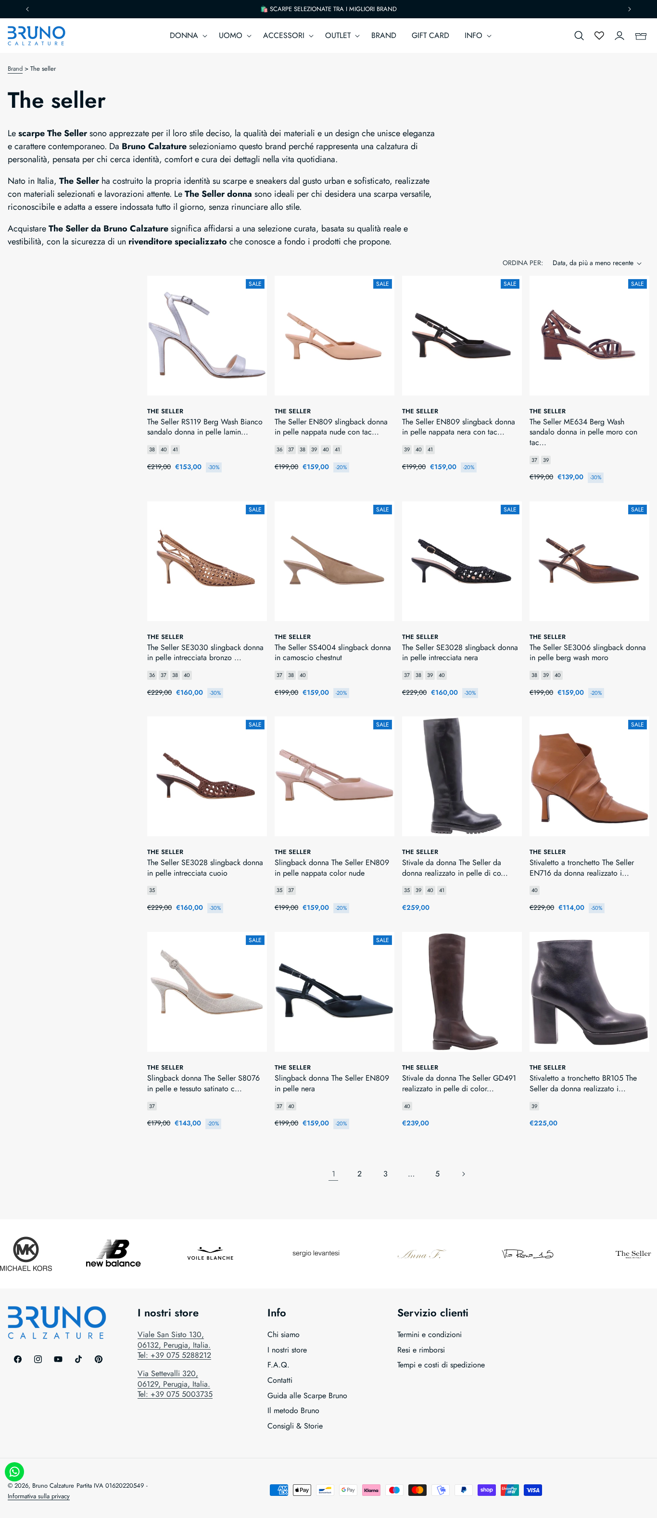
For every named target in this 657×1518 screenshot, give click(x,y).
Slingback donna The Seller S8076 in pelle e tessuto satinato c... (203, 1083)
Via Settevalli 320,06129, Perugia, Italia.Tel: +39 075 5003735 (175, 1384)
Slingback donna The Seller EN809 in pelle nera (332, 1083)
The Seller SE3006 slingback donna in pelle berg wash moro (588, 652)
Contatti (279, 1380)
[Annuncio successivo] (629, 9)
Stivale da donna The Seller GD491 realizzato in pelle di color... (459, 1083)
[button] (186, 36)
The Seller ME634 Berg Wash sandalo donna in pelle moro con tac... (583, 432)
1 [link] (333, 1173)
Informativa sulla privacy (39, 1495)
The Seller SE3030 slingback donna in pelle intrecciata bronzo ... (205, 652)
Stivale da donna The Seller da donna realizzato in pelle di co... (455, 867)
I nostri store (287, 1349)
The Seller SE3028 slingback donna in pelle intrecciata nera (460, 652)
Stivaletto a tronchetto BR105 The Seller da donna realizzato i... (583, 1083)
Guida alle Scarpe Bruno (307, 1395)
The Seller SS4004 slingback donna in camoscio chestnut (333, 652)
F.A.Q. (278, 1365)
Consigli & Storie (295, 1425)
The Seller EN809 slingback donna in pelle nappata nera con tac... (458, 427)
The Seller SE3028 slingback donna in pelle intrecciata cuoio (205, 867)
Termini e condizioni (429, 1335)
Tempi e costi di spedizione (441, 1365)
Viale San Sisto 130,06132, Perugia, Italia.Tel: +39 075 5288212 (174, 1345)
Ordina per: (523, 263)
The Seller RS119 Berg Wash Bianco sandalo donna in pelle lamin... (205, 427)
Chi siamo (283, 1335)
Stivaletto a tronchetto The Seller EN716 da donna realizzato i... (582, 867)
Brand (15, 68)
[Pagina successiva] (463, 1174)
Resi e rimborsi (421, 1349)
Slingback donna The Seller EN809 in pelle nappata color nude (332, 867)
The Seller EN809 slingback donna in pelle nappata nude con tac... (331, 427)
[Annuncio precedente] (27, 9)
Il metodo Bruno (293, 1410)
